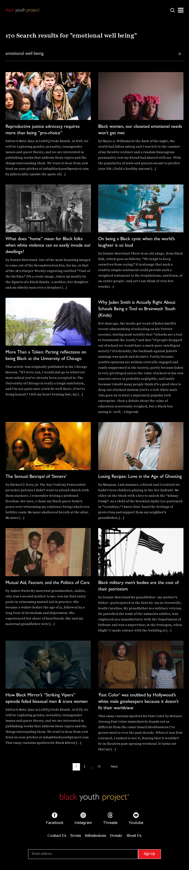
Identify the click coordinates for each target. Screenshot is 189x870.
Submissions (95, 835)
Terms (75, 835)
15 (98, 766)
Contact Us (56, 835)
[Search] (179, 54)
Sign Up (149, 854)
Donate (116, 835)
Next (114, 766)
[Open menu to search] (172, 10)
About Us (134, 835)
